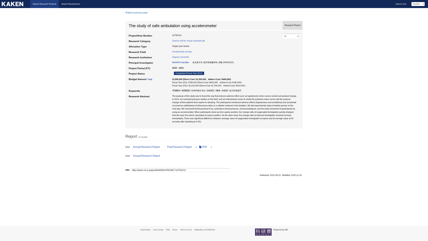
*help (149, 79)
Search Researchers (70, 4)
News (175, 230)
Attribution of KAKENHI (204, 230)
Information (145, 230)
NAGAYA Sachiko (180, 62)
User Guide (158, 230)
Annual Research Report (146, 147)
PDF (204, 147)
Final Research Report (179, 147)
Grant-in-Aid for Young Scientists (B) (188, 41)
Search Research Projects (44, 4)
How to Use (401, 4)
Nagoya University (180, 57)
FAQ (168, 230)
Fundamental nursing (182, 52)
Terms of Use (186, 230)
